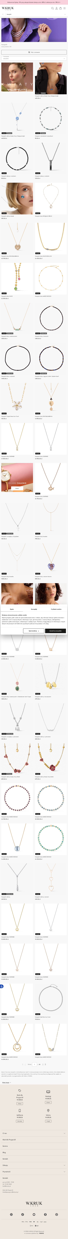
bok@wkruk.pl (7, 1186)
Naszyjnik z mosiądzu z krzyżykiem (10, 536)
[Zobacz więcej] (65, 14)
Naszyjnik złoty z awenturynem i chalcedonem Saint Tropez (16, 696)
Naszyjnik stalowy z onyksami (8, 176)
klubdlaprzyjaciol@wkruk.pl (10, 1192)
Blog (4, 1152)
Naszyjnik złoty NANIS (7, 296)
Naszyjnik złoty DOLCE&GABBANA (10, 256)
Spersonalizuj (33, 631)
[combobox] (34, 59)
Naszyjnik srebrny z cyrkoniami (43, 736)
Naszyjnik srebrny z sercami (42, 897)
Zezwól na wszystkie (55, 631)
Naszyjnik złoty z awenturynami (9, 336)
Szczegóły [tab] (34, 609)
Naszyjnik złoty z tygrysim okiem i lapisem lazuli (47, 376)
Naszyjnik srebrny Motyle (7, 216)
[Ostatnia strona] (45, 1064)
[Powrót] (3, 14)
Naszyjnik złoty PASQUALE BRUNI (43, 216)
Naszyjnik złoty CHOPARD (7, 456)
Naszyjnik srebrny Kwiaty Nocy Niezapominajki (46, 96)
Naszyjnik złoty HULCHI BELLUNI (43, 256)
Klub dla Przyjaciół (9, 1140)
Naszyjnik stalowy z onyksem (42, 176)
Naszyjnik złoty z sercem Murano (43, 576)
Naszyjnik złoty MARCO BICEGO (43, 296)
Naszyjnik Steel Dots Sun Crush (42, 1017)
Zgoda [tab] (12, 609)
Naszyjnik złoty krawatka (41, 536)
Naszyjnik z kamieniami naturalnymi (44, 136)
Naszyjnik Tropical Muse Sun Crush (10, 416)
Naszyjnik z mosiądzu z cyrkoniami (10, 736)
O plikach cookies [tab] (56, 609)
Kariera (5, 1146)
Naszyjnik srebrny (5, 897)
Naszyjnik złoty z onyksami (8, 376)
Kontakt (5, 1159)
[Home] (8, 8)
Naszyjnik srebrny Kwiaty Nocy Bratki (10, 776)
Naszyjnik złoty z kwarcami (41, 336)
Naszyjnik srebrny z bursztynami (43, 696)
